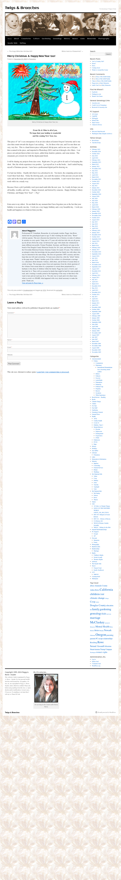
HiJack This (95, 120)
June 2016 (95, 260)
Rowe (95, 497)
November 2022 (96, 168)
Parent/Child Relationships (99, 529)
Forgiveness (99, 436)
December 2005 (96, 350)
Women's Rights (98, 559)
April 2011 (95, 299)
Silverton (108, 646)
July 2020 (94, 198)
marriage (95, 618)
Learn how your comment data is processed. (53, 372)
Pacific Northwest (99, 570)
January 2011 (95, 303)
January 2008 (95, 331)
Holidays (94, 448)
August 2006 (95, 348)
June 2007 (95, 339)
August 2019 (95, 220)
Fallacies (98, 376)
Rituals (96, 470)
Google (96, 534)
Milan (111, 627)
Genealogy (57, 38)
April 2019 (95, 228)
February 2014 (96, 275)
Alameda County (101, 585)
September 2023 (96, 162)
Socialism (98, 393)
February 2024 (96, 160)
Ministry (94, 461)
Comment (11, 313)
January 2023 (95, 166)
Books (94, 399)
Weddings (96, 472)
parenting (109, 635)
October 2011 (96, 294)
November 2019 (96, 215)
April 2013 (95, 282)
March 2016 (95, 262)
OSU (93, 504)
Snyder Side (12, 43)
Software (94, 561)
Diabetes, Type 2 (98, 425)
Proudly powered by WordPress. (107, 712)
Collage (107, 598)
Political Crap (99, 386)
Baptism (96, 463)
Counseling (97, 465)
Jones (95, 482)
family (95, 609)
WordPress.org (96, 666)
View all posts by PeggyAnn (32, 283)
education (109, 605)
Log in (94, 659)
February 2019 (96, 230)
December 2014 (96, 271)
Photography (103, 38)
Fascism (98, 378)
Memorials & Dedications (99, 459)
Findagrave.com (96, 94)
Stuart (92, 649)
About (16, 38)
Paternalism (99, 382)
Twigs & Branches (22, 8)
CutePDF (94, 116)
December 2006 (96, 343)
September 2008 (96, 322)
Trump (102, 649)
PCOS (95, 442)
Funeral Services (98, 468)
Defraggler (95, 118)
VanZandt (96, 487)
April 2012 (95, 290)
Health (94, 416)
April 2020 (95, 205)
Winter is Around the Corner (100, 70)
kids (104, 613)
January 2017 (95, 249)
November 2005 (96, 352)
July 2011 (94, 296)
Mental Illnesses (98, 427)
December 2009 (96, 307)
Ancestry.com (96, 103)
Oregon (101, 634)
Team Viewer (95, 122)
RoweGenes (95, 140)
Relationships (95, 549)
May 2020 (95, 203)
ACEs (95, 418)
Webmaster (95, 578)
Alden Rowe (94, 590)
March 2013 (95, 284)
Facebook (94, 92)
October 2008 (96, 320)
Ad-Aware (95, 114)
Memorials (91, 38)
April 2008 (95, 326)
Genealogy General (97, 412)
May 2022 (95, 173)
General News (96, 414)
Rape (95, 444)
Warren (96, 500)
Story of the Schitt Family (103, 77)
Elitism (97, 374)
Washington (93, 652)
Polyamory (97, 455)
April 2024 (95, 158)
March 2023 (95, 164)
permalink (59, 290)
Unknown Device (97, 125)
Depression (99, 431)
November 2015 (96, 264)
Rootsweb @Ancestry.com (99, 107)
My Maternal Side (97, 474)
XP (95, 536)
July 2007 (94, 337)
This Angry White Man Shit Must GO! (19, 51)
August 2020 (95, 196)
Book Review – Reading (99, 397)
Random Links (96, 546)
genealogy (96, 613)
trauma (97, 649)
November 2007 (96, 333)
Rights (94, 553)
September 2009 (96, 311)
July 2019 (94, 222)
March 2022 (95, 177)
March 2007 (95, 341)
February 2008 (96, 328)
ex (91, 609)
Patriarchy (98, 384)
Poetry (95, 542)
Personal (94, 538)
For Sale (94, 406)
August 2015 (95, 269)
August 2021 (95, 183)
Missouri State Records (98, 131)
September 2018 (96, 239)
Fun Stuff (94, 408)
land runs (108, 614)
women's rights (101, 652)
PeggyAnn (32, 59)
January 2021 (95, 188)
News (93, 66)
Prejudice (98, 389)
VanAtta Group (96, 142)
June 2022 (95, 171)
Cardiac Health (98, 421)
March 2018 (95, 245)
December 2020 (96, 190)
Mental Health (102, 626)
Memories (96, 540)
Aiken (95, 476)
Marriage (96, 551)
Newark (107, 630)
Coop (95, 478)
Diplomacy (99, 365)
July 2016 (94, 258)
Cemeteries (26, 38)
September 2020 (96, 194)
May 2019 (95, 226)
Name (9, 340)
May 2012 (95, 288)
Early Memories (104, 83)
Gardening (46, 38)
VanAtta (96, 485)
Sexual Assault (98, 557)
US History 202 (98, 521)
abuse (92, 585)
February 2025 (96, 149)
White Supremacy (101, 395)
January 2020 (95, 211)
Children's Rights (98, 555)
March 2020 (95, 207)
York (95, 489)
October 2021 (96, 181)
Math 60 (96, 574)
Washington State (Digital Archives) (102, 133)
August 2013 (95, 277)
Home (10, 38)
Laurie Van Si (96, 85)
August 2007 (95, 335)
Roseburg (93, 642)
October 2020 (96, 192)
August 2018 (95, 241)
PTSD (97, 438)
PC (97, 638)
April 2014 (95, 273)
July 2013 (94, 279)
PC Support (95, 532)
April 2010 (95, 305)
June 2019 (95, 224)
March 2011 (95, 301)
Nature (94, 502)
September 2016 (96, 254)
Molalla (92, 630)
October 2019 (96, 217)
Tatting (23, 43)
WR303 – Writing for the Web (102, 527)
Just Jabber (95, 450)
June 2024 (95, 156)
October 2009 (96, 309)
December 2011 (96, 292)
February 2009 (96, 316)
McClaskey (97, 493)
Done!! (94, 63)
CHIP (102, 594)
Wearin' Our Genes (97, 96)
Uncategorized (28, 290)
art (41, 290)
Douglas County (98, 605)
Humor (75, 38)
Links (82, 38)
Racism (98, 391)
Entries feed (95, 661)
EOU (44, 290)
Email (9, 347)
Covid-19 (96, 423)
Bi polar (98, 429)
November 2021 (96, 179)
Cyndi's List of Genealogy (99, 105)
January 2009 (95, 318)
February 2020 (96, 209)
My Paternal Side (97, 491)
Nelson (96, 495)
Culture (36, 38)
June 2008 (95, 324)
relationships (108, 638)
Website (10, 355)
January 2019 (95, 232)
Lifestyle (94, 453)
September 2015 (96, 267)
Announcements (96, 359)
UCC (93, 572)
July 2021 (94, 185)
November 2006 (96, 346)
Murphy (102, 630)
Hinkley (96, 480)
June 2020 (95, 200)
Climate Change (96, 401)
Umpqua (109, 649)
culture (97, 602)
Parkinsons (97, 440)
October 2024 (96, 153)
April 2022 (95, 175)
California (106, 589)
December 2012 (96, 286)
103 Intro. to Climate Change (102, 506)
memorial (107, 623)
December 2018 (96, 235)
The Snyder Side (96, 564)
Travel (93, 566)
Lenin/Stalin (99, 380)
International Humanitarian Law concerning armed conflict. (104, 369)
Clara (93, 81)
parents (92, 638)
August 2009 (95, 314)
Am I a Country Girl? (98, 61)
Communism (99, 363)
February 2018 (96, 247)
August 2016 (95, 256)
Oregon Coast (98, 568)
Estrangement (99, 433)
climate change (97, 598)
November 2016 (96, 252)
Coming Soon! (96, 68)
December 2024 (96, 151)
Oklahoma (92, 635)
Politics (96, 361)
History (67, 38)
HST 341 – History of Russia (102, 519)
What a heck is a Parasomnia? (72, 51)
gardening (105, 609)
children (94, 594)
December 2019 (96, 213)
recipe (100, 638)
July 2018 (94, 243)
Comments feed (96, 663)
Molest (96, 630)
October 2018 (96, 237)
